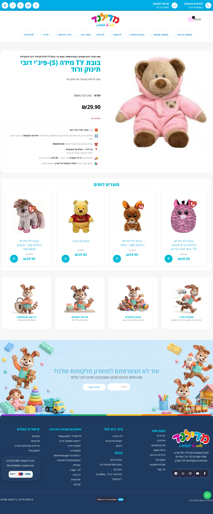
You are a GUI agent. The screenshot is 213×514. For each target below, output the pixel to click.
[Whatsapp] (12, 5)
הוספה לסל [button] (169, 259)
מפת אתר (193, 500)
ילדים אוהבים (84, 56)
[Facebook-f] (36, 5)
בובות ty (60, 56)
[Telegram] (5, 5)
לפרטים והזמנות (193, 3)
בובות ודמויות (71, 56)
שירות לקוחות (161, 3)
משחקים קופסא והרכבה (65, 429)
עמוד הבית (96, 56)
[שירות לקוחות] (175, 5)
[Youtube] (28, 5)
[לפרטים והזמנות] (208, 5)
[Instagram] (20, 5)
